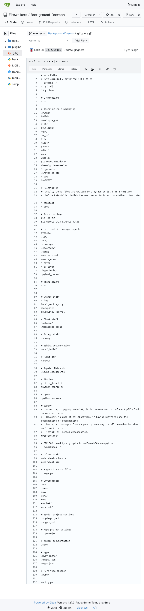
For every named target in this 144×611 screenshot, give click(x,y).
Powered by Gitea (45, 602)
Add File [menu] (80, 40)
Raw (34, 69)
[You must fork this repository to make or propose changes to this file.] (107, 69)
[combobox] (48, 40)
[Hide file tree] (6, 33)
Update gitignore (74, 49)
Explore (20, 4)
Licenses (82, 607)
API (95, 607)
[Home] (7, 4)
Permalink (47, 69)
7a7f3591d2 (53, 49)
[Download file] (85, 69)
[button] (90, 15)
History (73, 69)
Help (33, 4)
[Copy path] (90, 33)
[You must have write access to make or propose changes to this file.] (115, 69)
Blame (61, 69)
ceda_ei (39, 49)
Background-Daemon (48, 15)
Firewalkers (18, 15)
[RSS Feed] (76, 15)
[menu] (52, 607)
